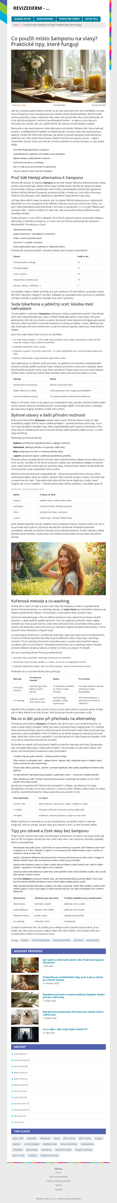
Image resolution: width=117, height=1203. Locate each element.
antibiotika (17, 1149)
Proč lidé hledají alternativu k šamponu (31, 149)
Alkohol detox (22, 19)
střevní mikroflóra (69, 1144)
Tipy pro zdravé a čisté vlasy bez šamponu (32, 171)
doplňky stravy (50, 1144)
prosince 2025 (21, 1103)
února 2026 (20, 1091)
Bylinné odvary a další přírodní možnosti (31, 158)
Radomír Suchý (19, 105)
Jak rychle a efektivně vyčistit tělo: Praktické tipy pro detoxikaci (73, 961)
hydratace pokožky (49, 1155)
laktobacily (45, 1138)
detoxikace (47, 1149)
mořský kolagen (31, 1144)
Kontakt (58, 1189)
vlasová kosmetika (61, 940)
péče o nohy (18, 1155)
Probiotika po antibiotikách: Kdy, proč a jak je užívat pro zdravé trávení (73, 978)
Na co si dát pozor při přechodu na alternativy (34, 166)
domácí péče (93, 940)
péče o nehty (85, 1138)
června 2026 (21, 1066)
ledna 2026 (20, 1097)
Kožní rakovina (45, 19)
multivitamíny (87, 1144)
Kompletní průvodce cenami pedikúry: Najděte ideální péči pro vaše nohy (74, 996)
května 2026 (20, 1072)
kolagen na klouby (83, 1149)
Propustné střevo (69, 19)
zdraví (56, 1138)
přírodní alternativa (41, 940)
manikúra (32, 1155)
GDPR (58, 1185)
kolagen (98, 1138)
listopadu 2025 (22, 1110)
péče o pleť (18, 1138)
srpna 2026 (20, 1054)
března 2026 (21, 1085)
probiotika (31, 1138)
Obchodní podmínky (58, 1176)
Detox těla (91, 19)
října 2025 (20, 1116)
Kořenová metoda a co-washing (28, 162)
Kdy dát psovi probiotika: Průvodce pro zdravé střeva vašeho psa (73, 1013)
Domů (16, 24)
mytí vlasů (78, 940)
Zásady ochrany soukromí (58, 1181)
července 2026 (22, 1060)
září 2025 (19, 1122)
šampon (25, 940)
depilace (16, 1144)
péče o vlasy (69, 1138)
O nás (58, 1172)
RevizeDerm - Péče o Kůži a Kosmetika (33, 8)
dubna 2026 (20, 1079)
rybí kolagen (32, 1149)
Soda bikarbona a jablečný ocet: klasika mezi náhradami (39, 154)
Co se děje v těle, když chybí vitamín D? (65, 1029)
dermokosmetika (63, 1149)
